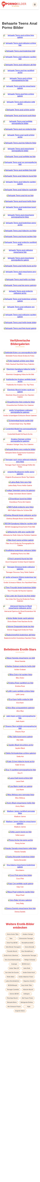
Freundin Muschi (12, 951)
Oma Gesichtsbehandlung (12, 960)
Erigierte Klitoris (20, 1011)
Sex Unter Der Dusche (12, 972)
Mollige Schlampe (29, 960)
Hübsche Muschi (28, 989)
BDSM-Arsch (26, 964)
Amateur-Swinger (28, 934)
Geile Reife (26, 968)
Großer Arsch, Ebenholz (11, 955)
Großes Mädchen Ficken (26, 977)
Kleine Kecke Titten (13, 934)
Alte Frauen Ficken (27, 998)
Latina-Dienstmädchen (12, 981)
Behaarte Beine (12, 1002)
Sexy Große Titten (26, 985)
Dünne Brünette (29, 947)
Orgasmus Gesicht (28, 981)
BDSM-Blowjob (12, 985)
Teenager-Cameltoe (13, 989)
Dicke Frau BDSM (12, 943)
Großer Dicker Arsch (29, 972)
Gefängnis (26, 994)
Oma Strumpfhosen (27, 951)
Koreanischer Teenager (29, 955)
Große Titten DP (14, 968)
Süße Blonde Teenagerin (13, 947)
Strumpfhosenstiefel (27, 943)
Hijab (28, 1006)
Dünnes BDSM (14, 994)
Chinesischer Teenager (26, 938)
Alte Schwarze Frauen (14, 1006)
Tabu (10, 938)
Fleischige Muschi (12, 998)
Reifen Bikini (10, 977)
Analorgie (14, 964)
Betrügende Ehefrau (27, 1002)
